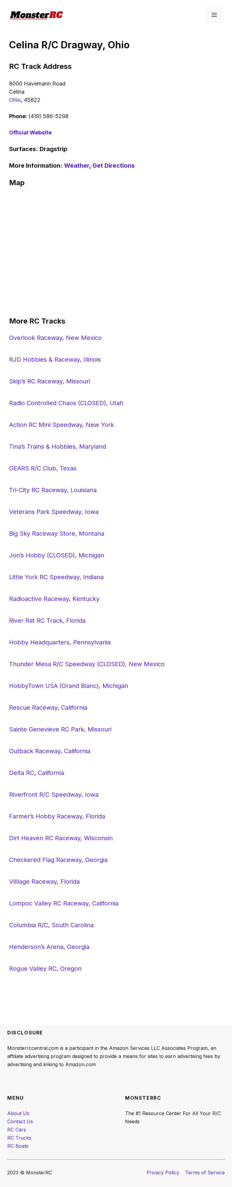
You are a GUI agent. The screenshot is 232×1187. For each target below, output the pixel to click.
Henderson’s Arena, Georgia (49, 946)
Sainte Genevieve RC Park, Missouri (60, 729)
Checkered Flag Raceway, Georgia (58, 859)
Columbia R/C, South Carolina (51, 925)
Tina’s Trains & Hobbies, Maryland (57, 446)
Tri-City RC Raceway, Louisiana (53, 490)
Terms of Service (205, 1172)
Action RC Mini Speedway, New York (61, 424)
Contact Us (20, 1121)
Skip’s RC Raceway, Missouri (49, 381)
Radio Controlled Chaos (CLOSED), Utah (66, 403)
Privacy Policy (163, 1172)
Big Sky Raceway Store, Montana (56, 533)
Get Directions (113, 165)
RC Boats (17, 1146)
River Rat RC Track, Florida (47, 620)
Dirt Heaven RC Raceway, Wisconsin (61, 838)
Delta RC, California (36, 772)
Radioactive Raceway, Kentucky (54, 598)
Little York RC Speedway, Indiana (56, 577)
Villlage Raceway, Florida (44, 881)
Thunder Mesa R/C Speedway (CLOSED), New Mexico (87, 664)
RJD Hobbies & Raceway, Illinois (55, 359)
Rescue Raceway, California (48, 707)
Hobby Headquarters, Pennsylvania (60, 642)
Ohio (15, 100)
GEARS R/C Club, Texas (42, 468)
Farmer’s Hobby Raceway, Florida (57, 816)
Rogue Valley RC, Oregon (45, 968)
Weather (76, 165)
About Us (18, 1113)
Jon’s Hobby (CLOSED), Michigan (56, 555)
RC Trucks (19, 1138)
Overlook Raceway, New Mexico (55, 337)
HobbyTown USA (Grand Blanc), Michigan (68, 685)
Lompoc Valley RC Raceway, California (63, 903)
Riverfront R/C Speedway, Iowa (53, 794)
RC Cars (16, 1130)
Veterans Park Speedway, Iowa (53, 511)
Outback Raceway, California (49, 751)
